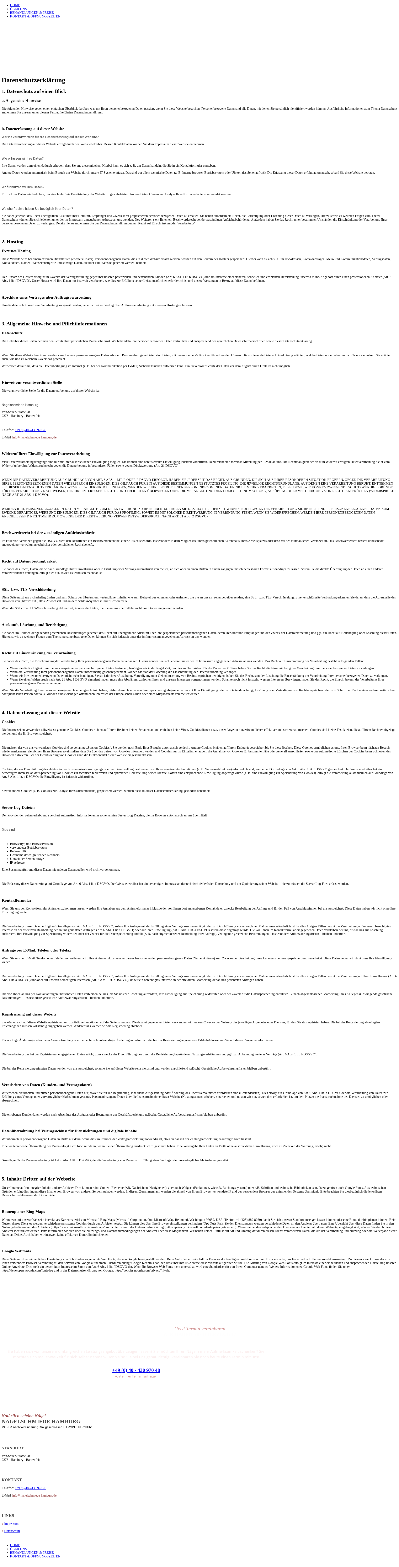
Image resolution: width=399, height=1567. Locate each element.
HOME (15, 5)
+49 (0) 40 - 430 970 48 (30, 430)
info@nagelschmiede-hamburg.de (34, 437)
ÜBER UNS (18, 9)
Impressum (11, 1523)
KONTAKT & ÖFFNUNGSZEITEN (35, 16)
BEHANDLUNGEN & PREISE (32, 12)
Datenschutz (12, 1531)
